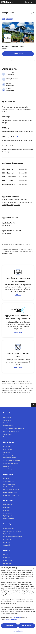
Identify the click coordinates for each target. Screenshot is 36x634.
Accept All (9, 625)
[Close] (33, 568)
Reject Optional (26, 625)
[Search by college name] (28, 12)
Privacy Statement (11, 619)
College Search (8, 13)
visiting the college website (11, 205)
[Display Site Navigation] (34, 6)
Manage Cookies (18, 631)
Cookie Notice (16, 617)
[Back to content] (12, 253)
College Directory (7, 19)
